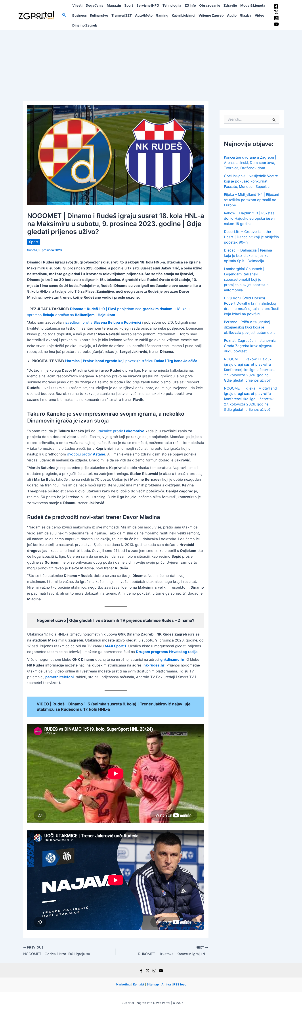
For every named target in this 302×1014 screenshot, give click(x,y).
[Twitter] (276, 12)
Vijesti (77, 5)
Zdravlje (230, 5)
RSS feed (179, 984)
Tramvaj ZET (121, 15)
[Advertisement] (151, 63)
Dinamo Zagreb (84, 25)
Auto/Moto (144, 15)
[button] (64, 15)
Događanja (94, 5)
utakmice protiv (120, 431)
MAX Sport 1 (115, 646)
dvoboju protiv (86, 454)
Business (79, 15)
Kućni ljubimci (183, 15)
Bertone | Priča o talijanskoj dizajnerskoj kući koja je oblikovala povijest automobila (249, 327)
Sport (128, 5)
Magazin (114, 5)
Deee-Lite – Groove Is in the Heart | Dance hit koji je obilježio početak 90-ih (251, 236)
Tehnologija (171, 5)
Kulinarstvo (99, 15)
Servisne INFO (147, 5)
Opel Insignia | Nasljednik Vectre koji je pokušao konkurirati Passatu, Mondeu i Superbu (251, 181)
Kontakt (138, 984)
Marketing (123, 984)
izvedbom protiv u (103, 322)
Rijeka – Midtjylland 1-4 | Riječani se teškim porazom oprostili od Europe (251, 199)
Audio (232, 15)
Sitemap (153, 984)
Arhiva (166, 984)
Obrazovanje (209, 5)
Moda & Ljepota (252, 5)
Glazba (245, 15)
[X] (148, 971)
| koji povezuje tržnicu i (131, 361)
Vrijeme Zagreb (211, 15)
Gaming (162, 15)
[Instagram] (276, 18)
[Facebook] (276, 6)
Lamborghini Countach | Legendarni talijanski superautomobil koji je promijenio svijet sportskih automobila (246, 279)
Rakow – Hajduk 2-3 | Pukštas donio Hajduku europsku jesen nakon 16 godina (249, 218)
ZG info (190, 5)
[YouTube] (276, 24)
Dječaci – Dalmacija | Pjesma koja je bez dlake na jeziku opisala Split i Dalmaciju (248, 255)
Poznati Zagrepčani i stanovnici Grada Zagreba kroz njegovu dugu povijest (250, 345)
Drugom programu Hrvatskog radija (166, 651)
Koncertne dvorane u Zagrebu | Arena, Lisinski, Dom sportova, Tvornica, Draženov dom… (250, 162)
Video (259, 15)
